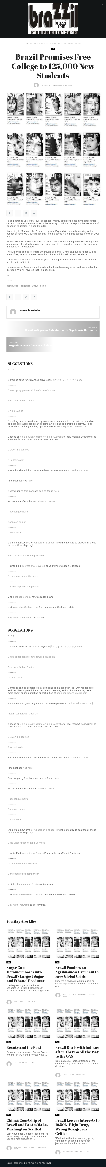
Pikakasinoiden (16, 460)
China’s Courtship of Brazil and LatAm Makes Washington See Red (27, 1124)
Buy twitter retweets (18, 617)
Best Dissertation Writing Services (26, 555)
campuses (12, 286)
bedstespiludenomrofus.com (71, 426)
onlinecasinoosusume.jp (81, 703)
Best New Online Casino (21, 400)
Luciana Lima (68, 1074)
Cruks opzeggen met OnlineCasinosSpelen (31, 390)
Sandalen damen (17, 522)
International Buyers (33, 566)
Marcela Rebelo (50, 85)
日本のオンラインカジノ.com (66, 380)
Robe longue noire (18, 511)
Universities (39, 286)
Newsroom (18, 1001)
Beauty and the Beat (23, 1047)
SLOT (11, 369)
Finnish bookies (46, 501)
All (26, 44)
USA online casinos (18, 449)
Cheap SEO (14, 532)
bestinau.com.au (22, 597)
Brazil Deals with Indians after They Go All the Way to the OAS (77, 1052)
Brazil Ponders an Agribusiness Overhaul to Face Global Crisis (77, 972)
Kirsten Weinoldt (22, 1063)
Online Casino (15, 411)
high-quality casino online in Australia (42, 436)
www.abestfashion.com (25, 607)
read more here (79, 470)
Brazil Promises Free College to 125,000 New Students (55, 44)
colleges (25, 286)
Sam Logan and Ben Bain (24, 1147)
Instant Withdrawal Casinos (23, 713)
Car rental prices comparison (23, 586)
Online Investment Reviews (23, 576)
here (30, 480)
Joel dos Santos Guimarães (74, 994)
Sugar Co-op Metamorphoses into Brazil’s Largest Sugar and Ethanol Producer (25, 974)
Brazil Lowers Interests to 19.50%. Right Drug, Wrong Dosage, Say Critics (77, 1127)
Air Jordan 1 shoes (44, 542)
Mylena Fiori (68, 1152)
